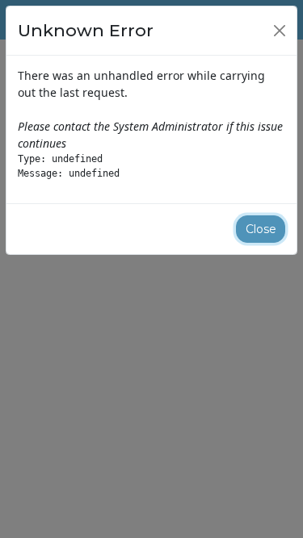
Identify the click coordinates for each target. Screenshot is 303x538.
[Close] (279, 30)
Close (261, 229)
